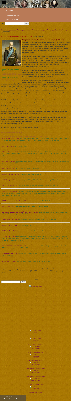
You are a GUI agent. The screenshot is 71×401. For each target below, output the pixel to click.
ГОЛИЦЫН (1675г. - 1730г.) (35, 153)
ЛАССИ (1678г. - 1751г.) (35, 238)
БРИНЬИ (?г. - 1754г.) (25, 206)
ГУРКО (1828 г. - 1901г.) (26, 261)
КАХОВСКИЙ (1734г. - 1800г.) (30, 185)
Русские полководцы (38, 30)
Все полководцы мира (8, 30)
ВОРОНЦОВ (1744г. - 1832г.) (22, 174)
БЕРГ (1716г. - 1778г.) (14, 146)
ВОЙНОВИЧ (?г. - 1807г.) (32, 180)
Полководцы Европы (23, 30)
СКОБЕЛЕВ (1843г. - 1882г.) (34, 193)
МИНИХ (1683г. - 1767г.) (20, 168)
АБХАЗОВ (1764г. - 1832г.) (23, 231)
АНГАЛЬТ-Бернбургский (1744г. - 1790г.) (33, 200)
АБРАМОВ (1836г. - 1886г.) (17, 225)
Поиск (2, 23)
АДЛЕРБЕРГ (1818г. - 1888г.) (29, 219)
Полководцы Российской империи (58, 30)
